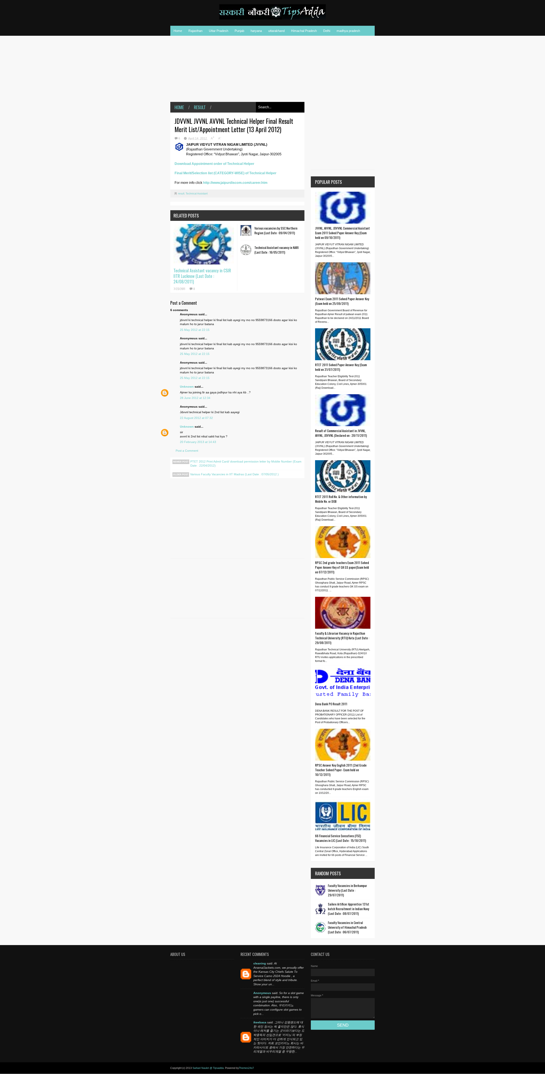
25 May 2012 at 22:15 (194, 329)
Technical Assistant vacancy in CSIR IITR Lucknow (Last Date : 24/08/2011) (202, 276)
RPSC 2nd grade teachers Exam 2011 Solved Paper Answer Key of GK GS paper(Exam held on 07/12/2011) (342, 567)
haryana (256, 31)
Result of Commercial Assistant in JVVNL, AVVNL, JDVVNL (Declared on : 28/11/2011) (341, 433)
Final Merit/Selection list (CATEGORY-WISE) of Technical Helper (225, 173)
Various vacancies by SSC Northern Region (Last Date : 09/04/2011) (275, 230)
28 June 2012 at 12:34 (195, 398)
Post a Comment (187, 450)
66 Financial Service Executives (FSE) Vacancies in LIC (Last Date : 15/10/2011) (340, 838)
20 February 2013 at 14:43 (198, 442)
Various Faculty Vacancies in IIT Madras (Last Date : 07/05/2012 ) (234, 474)
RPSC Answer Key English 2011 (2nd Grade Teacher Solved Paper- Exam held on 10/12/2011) (341, 770)
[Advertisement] (237, 72)
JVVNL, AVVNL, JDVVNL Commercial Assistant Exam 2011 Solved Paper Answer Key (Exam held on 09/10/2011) (342, 233)
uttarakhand (276, 31)
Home (178, 31)
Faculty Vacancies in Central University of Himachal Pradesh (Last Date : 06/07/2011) (347, 927)
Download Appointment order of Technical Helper (214, 164)
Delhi (326, 31)
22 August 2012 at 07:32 (196, 418)
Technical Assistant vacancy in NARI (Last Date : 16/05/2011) (276, 249)
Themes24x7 (246, 1068)
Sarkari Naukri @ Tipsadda (208, 1068)
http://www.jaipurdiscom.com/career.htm (235, 182)
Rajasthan (195, 31)
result (200, 107)
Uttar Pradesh (218, 31)
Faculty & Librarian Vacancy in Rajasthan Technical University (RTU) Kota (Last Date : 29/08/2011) (342, 638)
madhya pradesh (348, 31)
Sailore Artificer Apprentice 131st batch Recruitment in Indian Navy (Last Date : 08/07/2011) (348, 909)
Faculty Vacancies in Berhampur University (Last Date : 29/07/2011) (347, 890)
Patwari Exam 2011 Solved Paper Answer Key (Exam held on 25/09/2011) (342, 301)
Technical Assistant (197, 193)
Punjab (239, 31)
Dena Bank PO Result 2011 (331, 703)
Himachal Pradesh (304, 31)
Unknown (187, 386)
